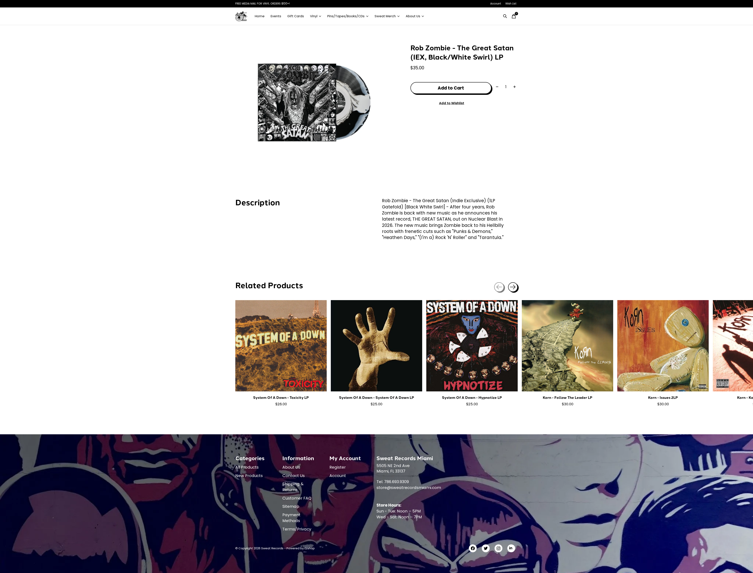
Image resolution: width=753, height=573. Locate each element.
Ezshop (310, 548)
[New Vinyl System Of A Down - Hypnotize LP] (472, 345)
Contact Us (293, 475)
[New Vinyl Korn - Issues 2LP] (663, 345)
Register (337, 467)
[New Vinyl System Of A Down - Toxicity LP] (281, 345)
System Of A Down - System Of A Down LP (376, 397)
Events (276, 16)
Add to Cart (451, 88)
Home (260, 16)
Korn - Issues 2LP (663, 397)
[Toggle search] (505, 16)
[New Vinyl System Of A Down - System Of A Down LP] (376, 345)
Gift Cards (295, 16)
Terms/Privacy (296, 529)
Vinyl (313, 16)
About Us (413, 16)
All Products (247, 467)
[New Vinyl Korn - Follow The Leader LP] (567, 345)
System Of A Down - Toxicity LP (281, 397)
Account (337, 475)
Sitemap (290, 506)
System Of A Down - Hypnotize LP (472, 397)
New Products (249, 475)
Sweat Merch (385, 16)
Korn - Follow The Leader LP (567, 397)
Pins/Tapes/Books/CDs (346, 16)
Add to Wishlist (451, 103)
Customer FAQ (296, 498)
